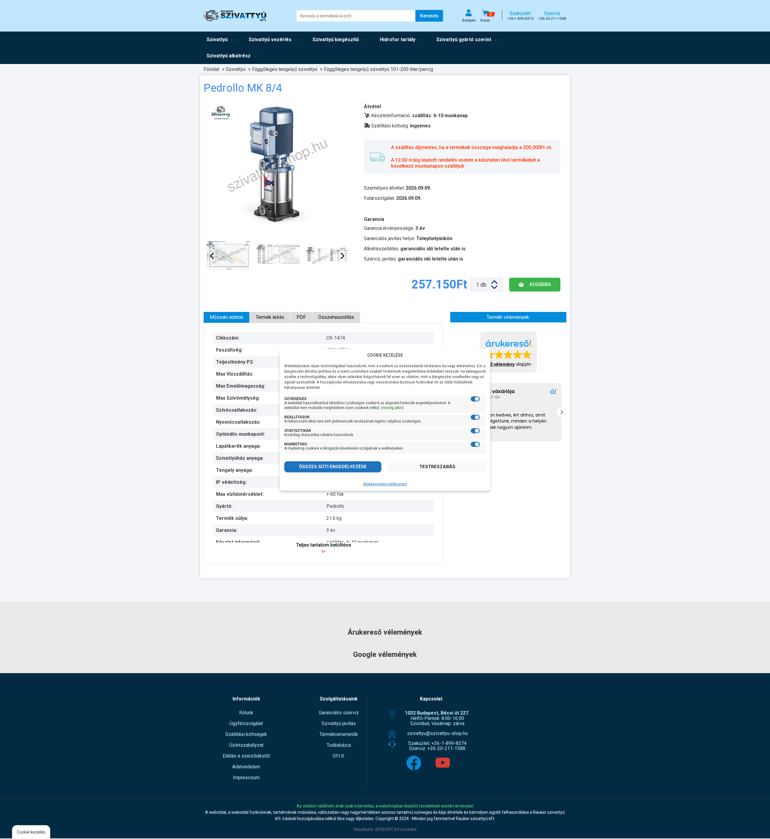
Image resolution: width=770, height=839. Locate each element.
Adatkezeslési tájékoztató (385, 484)
